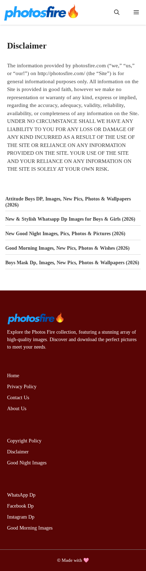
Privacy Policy (21, 386)
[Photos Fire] (41, 12)
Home (13, 375)
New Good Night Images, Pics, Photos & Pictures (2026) (65, 233)
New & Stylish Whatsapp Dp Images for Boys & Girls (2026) (70, 219)
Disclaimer (18, 451)
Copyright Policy (24, 440)
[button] (117, 12)
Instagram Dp (20, 517)
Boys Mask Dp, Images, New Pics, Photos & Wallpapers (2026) (72, 262)
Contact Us (18, 397)
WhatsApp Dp (21, 495)
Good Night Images (26, 462)
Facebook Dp (20, 506)
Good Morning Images (29, 528)
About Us (16, 408)
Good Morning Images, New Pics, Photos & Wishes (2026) (67, 248)
